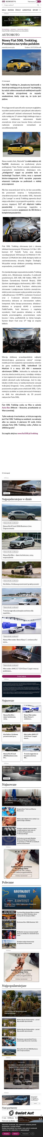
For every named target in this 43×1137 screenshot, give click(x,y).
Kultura (10, 900)
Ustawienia (25, 1134)
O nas (4, 1118)
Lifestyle (26, 10)
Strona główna (5, 29)
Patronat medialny (8, 1121)
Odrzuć (16, 1134)
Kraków (10, 1007)
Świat (18, 10)
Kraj (4, 10)
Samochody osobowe (22, 29)
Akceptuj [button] (6, 1134)
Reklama (11, 1118)
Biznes (11, 10)
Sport (35, 10)
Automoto (13, 29)
